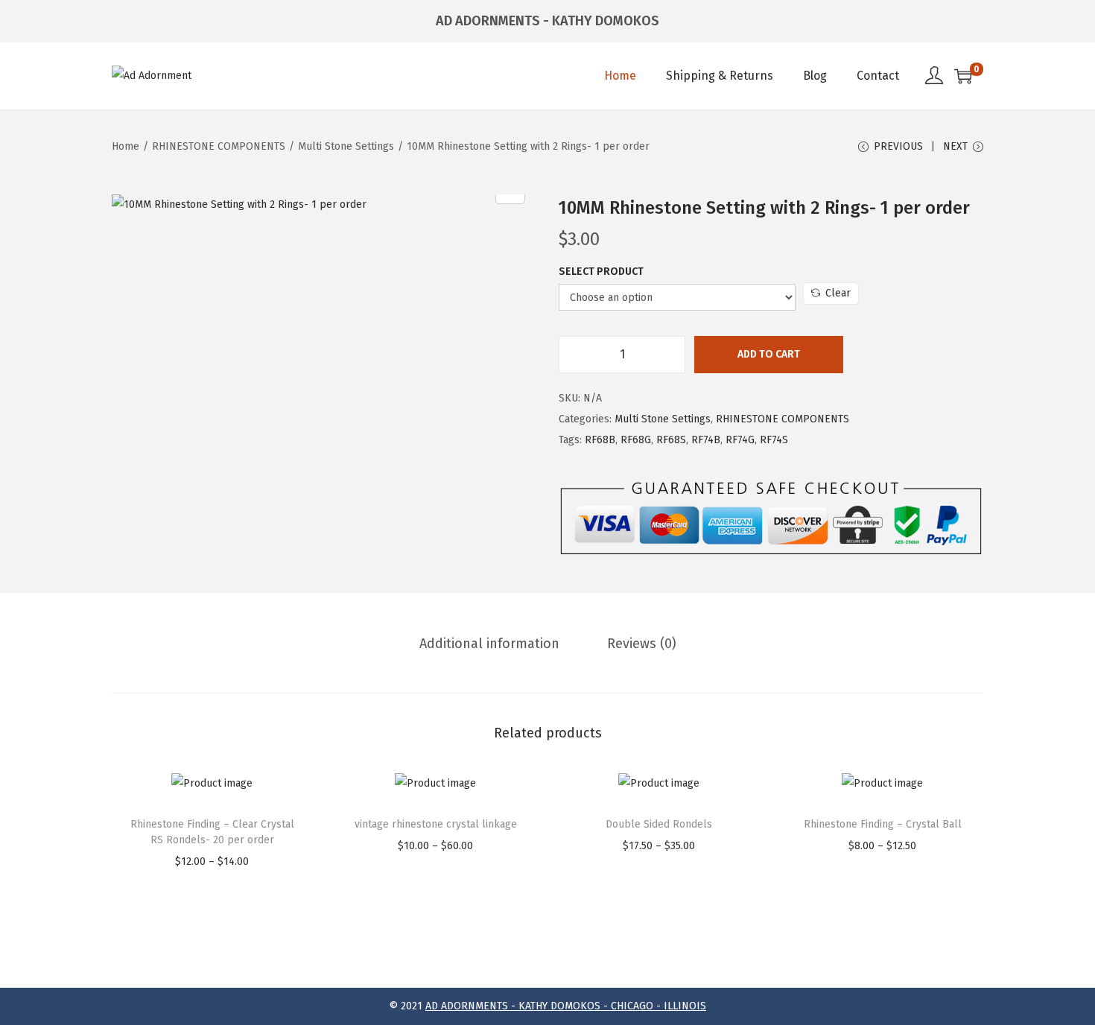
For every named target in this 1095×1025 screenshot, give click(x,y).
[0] (963, 76)
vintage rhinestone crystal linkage (436, 824)
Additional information (489, 643)
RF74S (774, 440)
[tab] (489, 643)
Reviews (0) (641, 643)
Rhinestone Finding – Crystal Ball (883, 824)
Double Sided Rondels (659, 824)
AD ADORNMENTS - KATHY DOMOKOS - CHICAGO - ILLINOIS (565, 1006)
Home (125, 146)
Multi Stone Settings (346, 146)
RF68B (600, 440)
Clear (838, 293)
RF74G (740, 440)
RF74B (705, 440)
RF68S (671, 440)
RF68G (635, 440)
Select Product (601, 271)
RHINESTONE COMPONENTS (218, 146)
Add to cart (768, 354)
